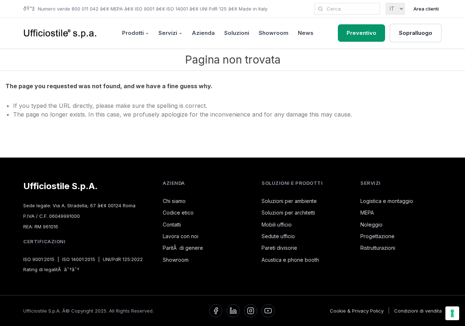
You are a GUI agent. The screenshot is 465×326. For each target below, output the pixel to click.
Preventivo (361, 32)
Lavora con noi (180, 236)
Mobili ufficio (277, 224)
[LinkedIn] (233, 310)
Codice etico (178, 212)
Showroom (273, 32)
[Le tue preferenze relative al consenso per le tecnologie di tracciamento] (452, 313)
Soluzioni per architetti (288, 212)
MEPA (367, 212)
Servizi (167, 32)
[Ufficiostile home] (60, 33)
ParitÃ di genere (183, 248)
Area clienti (426, 9)
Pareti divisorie (279, 248)
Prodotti (133, 32)
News (306, 32)
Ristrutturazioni (377, 248)
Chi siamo (174, 201)
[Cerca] (320, 9)
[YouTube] (268, 310)
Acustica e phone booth (290, 260)
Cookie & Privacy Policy (357, 311)
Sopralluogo (415, 32)
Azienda (203, 32)
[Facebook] (215, 310)
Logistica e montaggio (386, 201)
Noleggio (371, 224)
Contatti (172, 224)
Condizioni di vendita (418, 311)
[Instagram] (250, 310)
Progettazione (377, 236)
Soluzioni (236, 32)
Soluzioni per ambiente (289, 201)
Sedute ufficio (278, 236)
